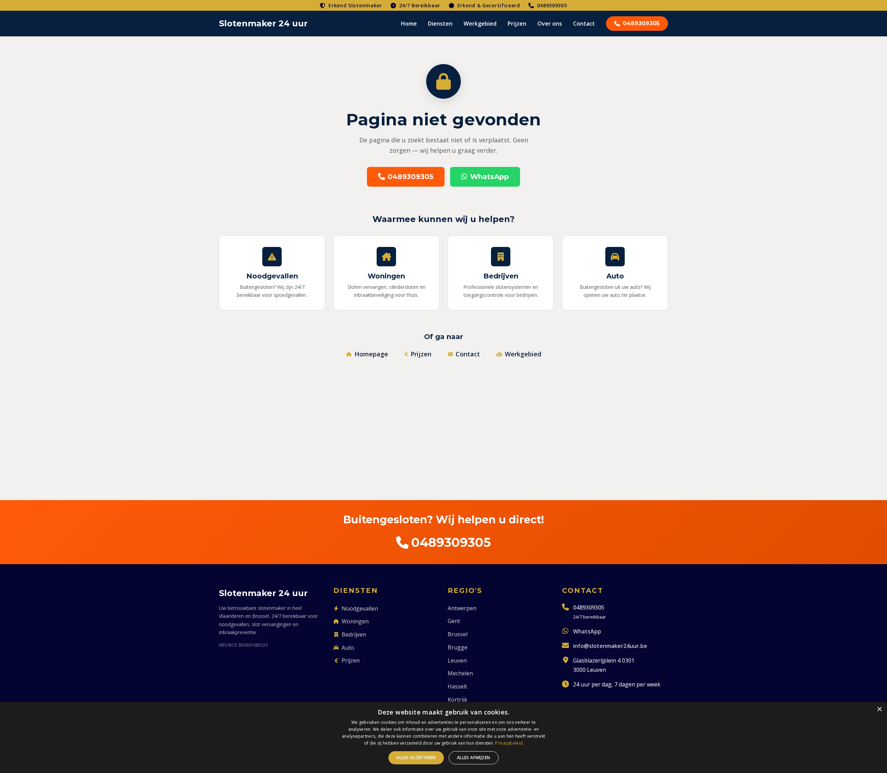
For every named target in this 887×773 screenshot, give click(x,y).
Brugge (457, 647)
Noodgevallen (360, 608)
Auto (348, 647)
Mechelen (460, 673)
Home (409, 23)
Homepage (371, 354)
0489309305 (552, 5)
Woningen (355, 621)
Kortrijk (457, 699)
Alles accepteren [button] (416, 758)
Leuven (457, 660)
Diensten (440, 23)
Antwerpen (462, 608)
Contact (584, 23)
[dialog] (443, 737)
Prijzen (517, 23)
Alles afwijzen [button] (473, 758)
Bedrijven (354, 634)
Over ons (549, 23)
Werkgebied (480, 23)
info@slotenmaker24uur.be (610, 646)
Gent (454, 621)
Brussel (457, 634)
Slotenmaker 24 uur (263, 23)
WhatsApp (489, 176)
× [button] (879, 709)
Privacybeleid (509, 743)
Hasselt (457, 686)
